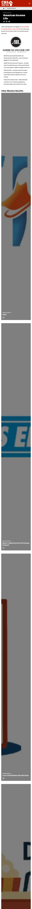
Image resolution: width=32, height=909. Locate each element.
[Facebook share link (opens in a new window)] (7, 22)
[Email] (9, 22)
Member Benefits (11, 8)
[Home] (3, 8)
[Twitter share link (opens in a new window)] (4, 22)
